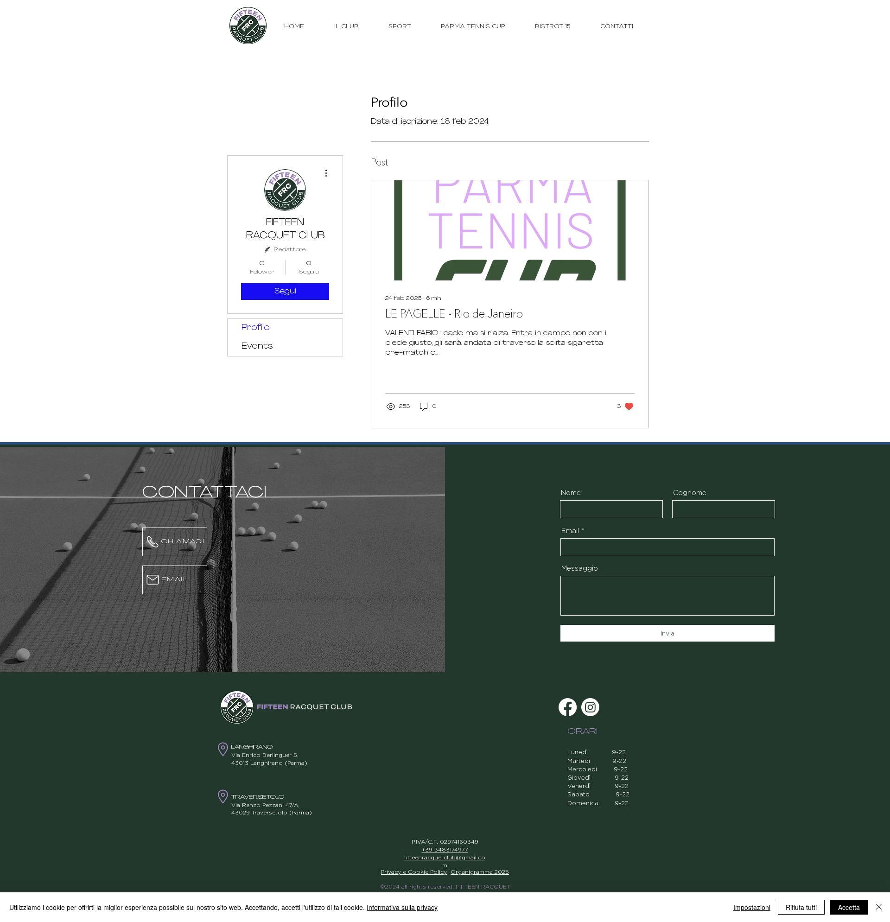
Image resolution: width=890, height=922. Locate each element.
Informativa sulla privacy (402, 907)
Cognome (689, 492)
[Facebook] (568, 707)
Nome (571, 492)
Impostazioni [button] (751, 907)
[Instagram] (590, 707)
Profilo (256, 328)
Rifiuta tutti (801, 907)
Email (570, 530)
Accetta (849, 907)
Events (257, 347)
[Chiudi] (878, 907)
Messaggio (579, 568)
